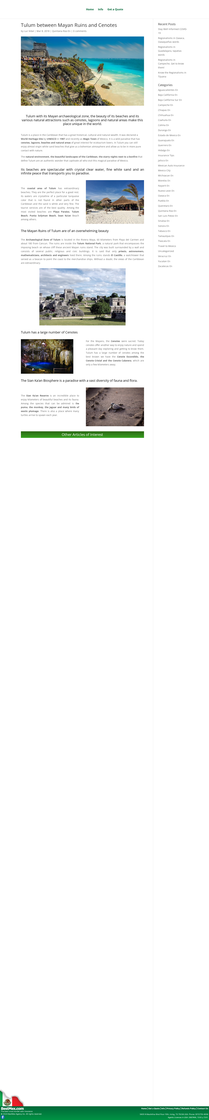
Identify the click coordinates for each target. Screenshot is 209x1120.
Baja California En (167, 94)
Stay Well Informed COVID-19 (82, 524)
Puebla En (163, 200)
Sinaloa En (163, 220)
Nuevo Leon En (166, 190)
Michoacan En (165, 175)
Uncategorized (166, 251)
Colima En (163, 125)
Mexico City (164, 170)
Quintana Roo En (61, 31)
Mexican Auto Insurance (171, 165)
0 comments (80, 31)
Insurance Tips (166, 155)
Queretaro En (165, 205)
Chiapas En (164, 110)
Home (90, 9)
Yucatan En (164, 261)
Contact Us (202, 1108)
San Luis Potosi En (168, 215)
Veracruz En (164, 256)
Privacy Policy (173, 1108)
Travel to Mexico (167, 246)
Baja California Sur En (170, 99)
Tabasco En (164, 231)
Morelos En (164, 180)
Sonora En (163, 225)
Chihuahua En (166, 115)
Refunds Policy (189, 1108)
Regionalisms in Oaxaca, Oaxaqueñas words (82, 631)
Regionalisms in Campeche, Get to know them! (82, 844)
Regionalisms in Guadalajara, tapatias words (82, 738)
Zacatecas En (165, 266)
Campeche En (165, 105)
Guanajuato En (166, 140)
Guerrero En (164, 145)
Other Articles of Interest (82, 434)
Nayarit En (163, 185)
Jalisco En (163, 160)
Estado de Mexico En (169, 135)
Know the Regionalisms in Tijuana (82, 951)
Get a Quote (115, 9)
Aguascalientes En (168, 89)
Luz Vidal (29, 31)
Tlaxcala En (164, 240)
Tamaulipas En (166, 236)
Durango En (164, 130)
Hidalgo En (164, 150)
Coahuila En (164, 120)
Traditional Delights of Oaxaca (82, 1058)
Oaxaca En (163, 195)
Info (100, 9)
